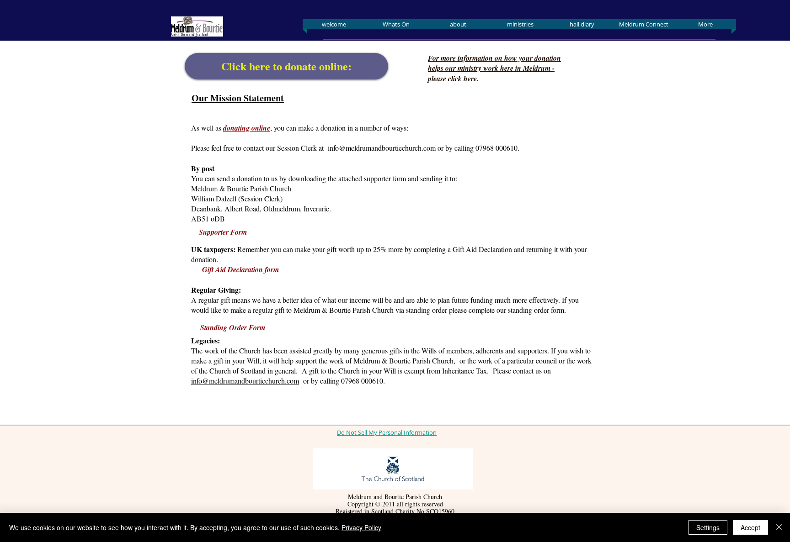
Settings (708, 527)
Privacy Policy (361, 527)
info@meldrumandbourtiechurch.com (382, 148)
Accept (750, 527)
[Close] (779, 527)
